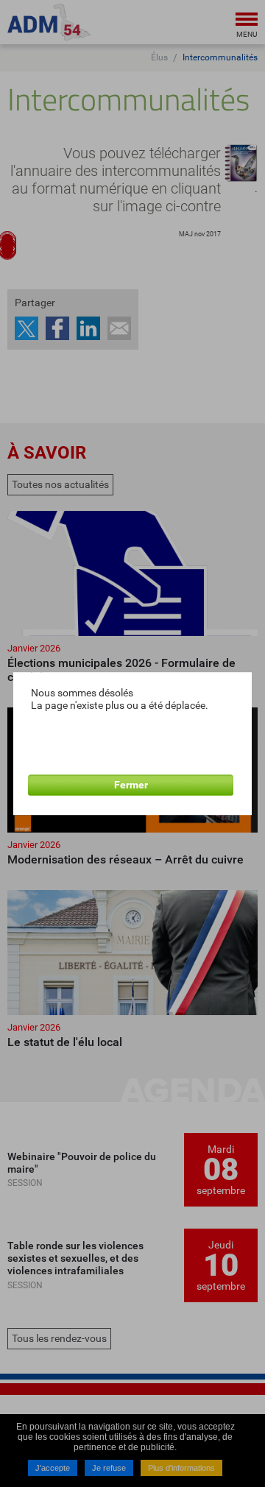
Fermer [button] (131, 785)
